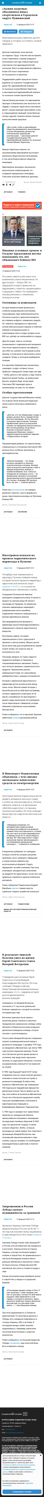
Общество (8, 25)
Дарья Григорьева (16, 897)
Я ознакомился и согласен (22, 1492)
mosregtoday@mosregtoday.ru (15, 1432)
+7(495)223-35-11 (10, 1429)
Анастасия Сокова (16, 723)
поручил (15, 888)
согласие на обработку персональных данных (19, 1465)
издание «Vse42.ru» (11, 586)
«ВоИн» (17, 992)
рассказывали (17, 490)
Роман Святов (14, 1152)
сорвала (16, 718)
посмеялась (15, 1343)
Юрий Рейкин (36, 182)
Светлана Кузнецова (17, 505)
